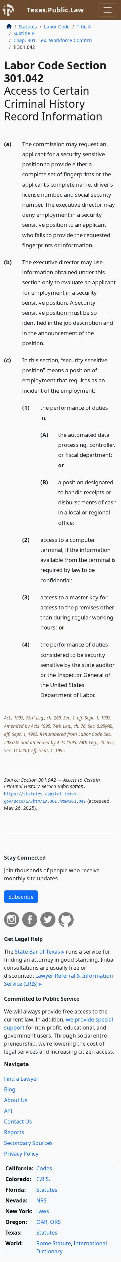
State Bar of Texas (37, 951)
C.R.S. (43, 1179)
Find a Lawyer (21, 1078)
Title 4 (84, 26)
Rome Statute (53, 1243)
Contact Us (18, 1121)
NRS (41, 1200)
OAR (41, 1222)
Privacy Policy (21, 1153)
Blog (9, 1089)
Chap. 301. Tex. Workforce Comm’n (52, 40)
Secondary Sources (28, 1143)
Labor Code (57, 26)
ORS (55, 1222)
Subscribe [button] (21, 896)
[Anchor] (97, 245)
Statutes (28, 26)
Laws (42, 1211)
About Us (16, 1100)
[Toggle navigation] (107, 10)
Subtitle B (24, 33)
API (8, 1110)
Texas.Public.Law (55, 9)
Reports (14, 1132)
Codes (44, 1168)
